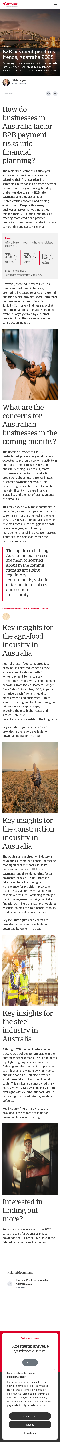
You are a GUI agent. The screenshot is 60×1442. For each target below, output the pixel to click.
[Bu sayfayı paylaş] (48, 93)
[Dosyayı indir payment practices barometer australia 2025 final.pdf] (9, 1283)
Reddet (30, 1425)
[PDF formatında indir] (55, 93)
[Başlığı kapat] (54, 1370)
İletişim (30, 1362)
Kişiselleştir (30, 1433)
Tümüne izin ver (30, 1416)
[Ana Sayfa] (11, 4)
